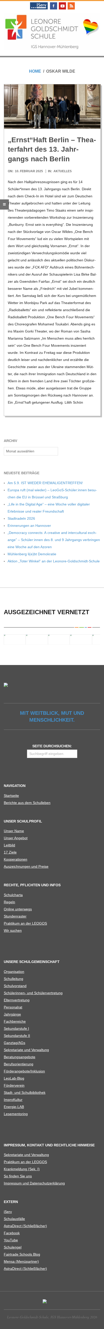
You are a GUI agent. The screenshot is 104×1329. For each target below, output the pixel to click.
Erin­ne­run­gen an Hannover (29, 526)
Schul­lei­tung (13, 979)
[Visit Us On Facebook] (53, 3)
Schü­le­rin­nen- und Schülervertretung (33, 993)
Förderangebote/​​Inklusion (24, 1071)
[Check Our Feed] (71, 3)
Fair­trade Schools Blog (22, 1254)
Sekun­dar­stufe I (16, 1028)
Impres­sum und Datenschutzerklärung (34, 1183)
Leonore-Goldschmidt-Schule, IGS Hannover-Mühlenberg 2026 (52, 1317)
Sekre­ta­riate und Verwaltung (26, 1050)
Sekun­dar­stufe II (17, 1036)
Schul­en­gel (12, 1247)
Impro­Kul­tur (13, 1100)
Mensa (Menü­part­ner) (21, 1261)
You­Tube (11, 1240)
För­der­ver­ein (14, 1085)
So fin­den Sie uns (18, 1176)
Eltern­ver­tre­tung (17, 1000)
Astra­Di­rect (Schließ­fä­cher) (25, 1226)
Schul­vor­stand (15, 986)
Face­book (12, 1233)
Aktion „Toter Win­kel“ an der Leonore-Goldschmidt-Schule (54, 561)
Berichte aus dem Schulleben (27, 803)
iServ (8, 1212)
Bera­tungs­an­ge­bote (19, 1057)
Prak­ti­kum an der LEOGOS (25, 923)
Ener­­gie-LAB (14, 1107)
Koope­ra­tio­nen (15, 859)
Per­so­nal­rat (13, 1007)
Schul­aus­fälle (14, 1219)
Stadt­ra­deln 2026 (21, 518)
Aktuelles (63, 171)
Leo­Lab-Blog (14, 1078)
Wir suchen (13, 930)
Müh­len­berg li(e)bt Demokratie (32, 554)
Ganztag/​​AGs (14, 1043)
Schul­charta (13, 895)
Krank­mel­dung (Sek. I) (22, 1169)
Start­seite (11, 796)
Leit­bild (9, 845)
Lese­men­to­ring (16, 1114)
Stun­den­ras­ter (15, 916)
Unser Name (14, 831)
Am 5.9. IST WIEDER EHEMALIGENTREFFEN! (45, 483)
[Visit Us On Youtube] (62, 3)
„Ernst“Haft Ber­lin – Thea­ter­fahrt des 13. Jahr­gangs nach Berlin (52, 149)
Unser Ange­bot (16, 838)
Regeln (9, 902)
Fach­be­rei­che (15, 1021)
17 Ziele (10, 852)
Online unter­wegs (18, 909)
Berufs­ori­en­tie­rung (18, 1064)
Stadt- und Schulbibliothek (24, 1092)
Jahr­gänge (12, 1014)
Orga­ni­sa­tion (14, 972)
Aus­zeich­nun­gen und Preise (26, 866)
